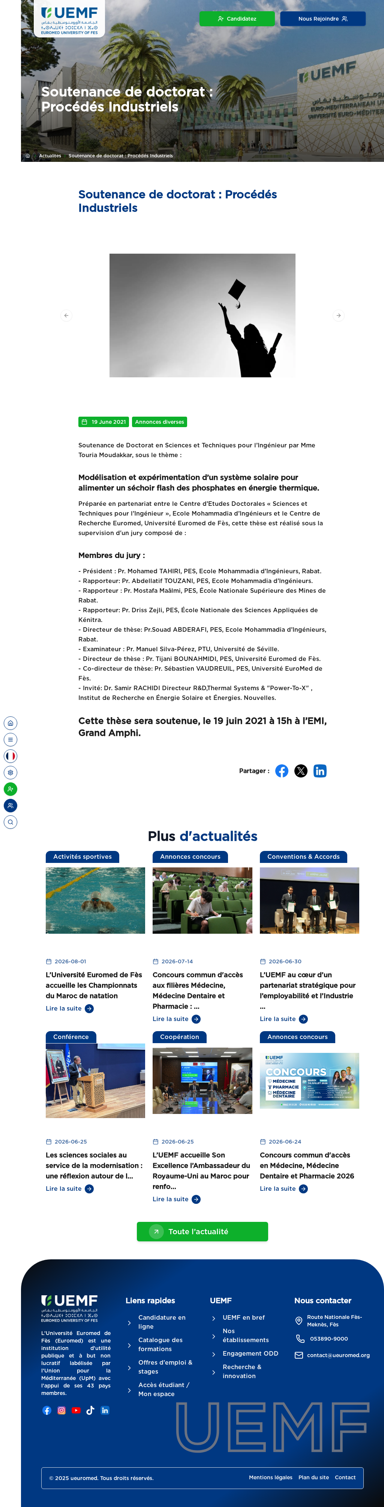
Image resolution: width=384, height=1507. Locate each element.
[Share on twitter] (301, 770)
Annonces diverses (159, 422)
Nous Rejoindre (318, 19)
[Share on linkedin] (320, 770)
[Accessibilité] (10, 772)
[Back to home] (10, 723)
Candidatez (241, 19)
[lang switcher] (10, 739)
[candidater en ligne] (10, 789)
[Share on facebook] (281, 770)
